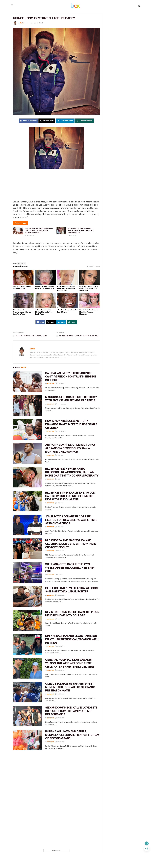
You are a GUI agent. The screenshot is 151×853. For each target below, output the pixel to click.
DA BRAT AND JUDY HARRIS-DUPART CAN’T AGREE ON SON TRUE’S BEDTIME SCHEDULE (70, 376)
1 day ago (60, 455)
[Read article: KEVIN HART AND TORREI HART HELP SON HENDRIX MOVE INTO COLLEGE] (27, 620)
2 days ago (60, 551)
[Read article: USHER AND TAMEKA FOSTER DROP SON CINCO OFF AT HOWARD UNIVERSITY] (27, 787)
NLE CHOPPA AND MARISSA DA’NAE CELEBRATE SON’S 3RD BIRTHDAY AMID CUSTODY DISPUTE (70, 543)
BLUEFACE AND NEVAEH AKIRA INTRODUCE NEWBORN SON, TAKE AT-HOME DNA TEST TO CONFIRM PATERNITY (71, 472)
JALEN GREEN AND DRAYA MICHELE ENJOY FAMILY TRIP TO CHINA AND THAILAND (68, 806)
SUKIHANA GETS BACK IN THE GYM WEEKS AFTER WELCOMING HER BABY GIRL (70, 567)
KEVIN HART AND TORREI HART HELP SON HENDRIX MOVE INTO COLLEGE (72, 613)
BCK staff (50, 383)
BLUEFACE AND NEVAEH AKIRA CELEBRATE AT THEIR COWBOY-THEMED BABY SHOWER (71, 758)
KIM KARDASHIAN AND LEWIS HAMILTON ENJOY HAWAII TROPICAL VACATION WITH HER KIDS (71, 639)
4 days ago (60, 670)
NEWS (41, 23)
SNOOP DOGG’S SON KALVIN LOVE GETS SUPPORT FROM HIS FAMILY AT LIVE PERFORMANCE (71, 711)
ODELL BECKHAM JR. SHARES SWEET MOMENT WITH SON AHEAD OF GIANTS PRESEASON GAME (70, 687)
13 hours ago (61, 404)
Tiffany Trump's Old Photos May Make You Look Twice (43, 312)
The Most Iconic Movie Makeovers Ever (22, 287)
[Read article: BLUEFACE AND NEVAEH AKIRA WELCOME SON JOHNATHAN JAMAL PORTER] (27, 596)
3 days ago (60, 595)
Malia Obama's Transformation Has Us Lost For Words (22, 312)
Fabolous (21, 263)
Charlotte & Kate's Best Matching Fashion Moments (88, 312)
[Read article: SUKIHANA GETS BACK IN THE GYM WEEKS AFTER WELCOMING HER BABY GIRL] (27, 572)
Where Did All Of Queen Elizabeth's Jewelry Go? (44, 287)
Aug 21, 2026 (30, 235)
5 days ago (60, 786)
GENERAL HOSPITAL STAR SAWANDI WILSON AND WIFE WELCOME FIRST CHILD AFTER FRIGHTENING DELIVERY (69, 663)
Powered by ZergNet (93, 266)
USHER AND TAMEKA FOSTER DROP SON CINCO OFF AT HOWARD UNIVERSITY (71, 780)
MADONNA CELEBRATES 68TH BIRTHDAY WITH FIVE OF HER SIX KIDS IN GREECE (71, 398)
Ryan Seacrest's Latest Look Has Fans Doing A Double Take (66, 288)
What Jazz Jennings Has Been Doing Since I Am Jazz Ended (88, 288)
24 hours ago (61, 431)
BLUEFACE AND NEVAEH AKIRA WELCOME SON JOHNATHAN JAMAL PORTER (72, 589)
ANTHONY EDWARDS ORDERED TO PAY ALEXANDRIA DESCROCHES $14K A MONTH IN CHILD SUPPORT (70, 448)
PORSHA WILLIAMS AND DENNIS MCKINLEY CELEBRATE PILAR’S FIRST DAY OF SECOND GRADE (72, 734)
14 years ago (32, 23)
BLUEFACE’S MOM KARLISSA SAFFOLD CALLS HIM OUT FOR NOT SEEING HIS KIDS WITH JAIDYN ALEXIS (70, 496)
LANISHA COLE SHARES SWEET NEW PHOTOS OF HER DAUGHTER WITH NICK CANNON (70, 830)
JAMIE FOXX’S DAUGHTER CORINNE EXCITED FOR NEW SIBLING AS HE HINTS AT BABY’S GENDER (71, 519)
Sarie (22, 23)
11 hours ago (61, 383)
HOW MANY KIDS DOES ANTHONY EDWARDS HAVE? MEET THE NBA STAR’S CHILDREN (71, 424)
